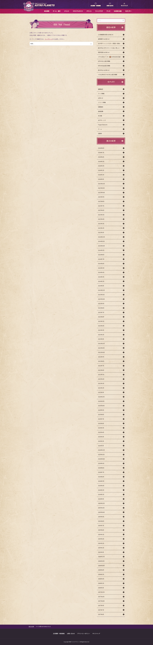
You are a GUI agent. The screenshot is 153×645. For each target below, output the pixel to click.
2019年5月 (101, 534)
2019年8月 (101, 521)
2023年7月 (101, 312)
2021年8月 (101, 414)
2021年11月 (101, 401)
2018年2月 (101, 583)
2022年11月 (101, 348)
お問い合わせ (110, 5)
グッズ (108, 11)
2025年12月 (101, 184)
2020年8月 (101, 468)
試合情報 (46, 11)
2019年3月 (101, 543)
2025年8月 (101, 201)
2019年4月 (101, 539)
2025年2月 (101, 228)
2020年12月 (101, 450)
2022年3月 (101, 383)
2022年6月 (101, 370)
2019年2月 (101, 548)
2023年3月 (101, 330)
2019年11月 (101, 508)
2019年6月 (101, 530)
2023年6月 (101, 317)
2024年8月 (101, 255)
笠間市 (100, 133)
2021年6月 (101, 423)
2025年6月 (101, 210)
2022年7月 (101, 366)
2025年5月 (101, 215)
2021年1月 (101, 446)
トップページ (48, 39)
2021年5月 (101, 428)
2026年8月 (101, 148)
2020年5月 (101, 481)
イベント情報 (102, 102)
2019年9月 (101, 517)
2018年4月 (101, 579)
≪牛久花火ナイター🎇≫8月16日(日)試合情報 (111, 57)
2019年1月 (101, 552)
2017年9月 (101, 605)
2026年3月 (101, 170)
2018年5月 (101, 574)
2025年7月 (101, 206)
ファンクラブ (99, 11)
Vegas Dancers (102, 125)
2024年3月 (101, 277)
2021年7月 (101, 419)
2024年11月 (101, 241)
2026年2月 (101, 175)
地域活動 (100, 111)
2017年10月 (101, 601)
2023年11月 (101, 295)
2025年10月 (101, 192)
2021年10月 (101, 406)
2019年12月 (101, 503)
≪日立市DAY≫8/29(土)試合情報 (107, 74)
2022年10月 (101, 352)
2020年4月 (101, 486)
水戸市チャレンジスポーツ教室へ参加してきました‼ (111, 43)
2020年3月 (101, 490)
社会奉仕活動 (118, 11)
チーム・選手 (56, 11)
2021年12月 (101, 397)
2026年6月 (101, 157)
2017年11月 (101, 597)
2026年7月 (101, 152)
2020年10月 (101, 459)
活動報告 (100, 107)
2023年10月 (101, 299)
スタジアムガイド (78, 11)
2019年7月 (101, 525)
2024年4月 (101, 272)
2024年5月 (101, 268)
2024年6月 (101, 263)
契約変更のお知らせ (103, 52)
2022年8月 (101, 361)
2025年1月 (101, 232)
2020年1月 (101, 499)
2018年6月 (101, 570)
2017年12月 (101, 592)
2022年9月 (101, 357)
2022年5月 (101, 374)
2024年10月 (101, 246)
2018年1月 (101, 588)
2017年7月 (101, 610)
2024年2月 (101, 281)
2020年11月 (101, 454)
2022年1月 (101, 392)
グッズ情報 (101, 93)
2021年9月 (101, 410)
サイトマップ (124, 5)
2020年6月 (101, 477)
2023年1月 (101, 339)
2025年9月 (101, 197)
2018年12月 (101, 557)
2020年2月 (101, 494)
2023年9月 (101, 303)
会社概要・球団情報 (96, 5)
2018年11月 (101, 561)
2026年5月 (101, 161)
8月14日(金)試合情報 (104, 66)
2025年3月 (101, 224)
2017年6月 (101, 614)
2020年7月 (101, 472)
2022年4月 (101, 379)
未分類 (100, 116)
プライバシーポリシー (83, 633)
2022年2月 (101, 388)
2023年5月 (101, 321)
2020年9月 (101, 463)
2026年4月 (101, 166)
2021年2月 (101, 441)
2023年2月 (101, 335)
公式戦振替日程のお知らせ (105, 35)
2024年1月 (101, 286)
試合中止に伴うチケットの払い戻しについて (110, 48)
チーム (100, 129)
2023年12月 (101, 290)
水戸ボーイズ (102, 120)
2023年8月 (101, 308)
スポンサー (128, 11)
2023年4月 (101, 326)
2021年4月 (101, 432)
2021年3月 (101, 437)
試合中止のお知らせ (103, 70)
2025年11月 (101, 188)
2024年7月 (101, 259)
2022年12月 (101, 343)
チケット (89, 11)
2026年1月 (101, 179)
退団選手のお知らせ (103, 39)
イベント (66, 11)
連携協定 (100, 89)
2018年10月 (101, 565)
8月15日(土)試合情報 (104, 61)
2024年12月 (101, 237)
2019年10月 (101, 512)
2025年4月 (101, 219)
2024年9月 (101, 250)
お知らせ (100, 98)
